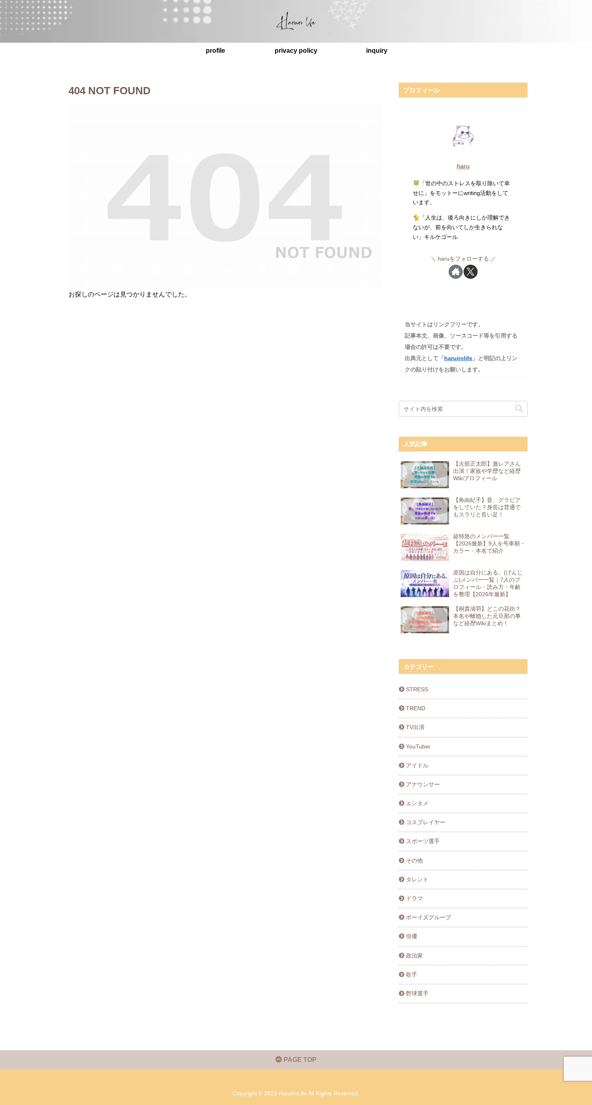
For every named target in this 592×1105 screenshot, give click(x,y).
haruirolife (458, 358)
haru (463, 166)
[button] (519, 408)
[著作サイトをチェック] (456, 272)
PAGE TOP (299, 1059)
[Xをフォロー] (471, 272)
